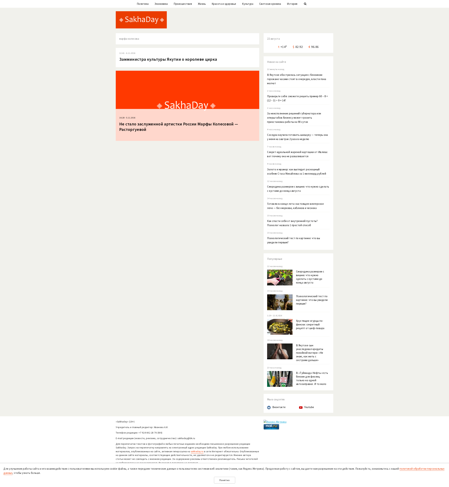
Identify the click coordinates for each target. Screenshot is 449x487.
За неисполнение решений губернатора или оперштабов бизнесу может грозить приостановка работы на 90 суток (294, 118)
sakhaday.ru (197, 451)
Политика (143, 3)
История (292, 3)
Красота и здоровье (224, 3)
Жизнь (202, 3)
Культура (247, 3)
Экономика (161, 3)
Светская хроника (270, 3)
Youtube (309, 407)
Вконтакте (279, 407)
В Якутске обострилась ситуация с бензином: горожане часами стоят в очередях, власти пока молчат (296, 79)
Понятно (224, 480)
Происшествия (183, 3)
